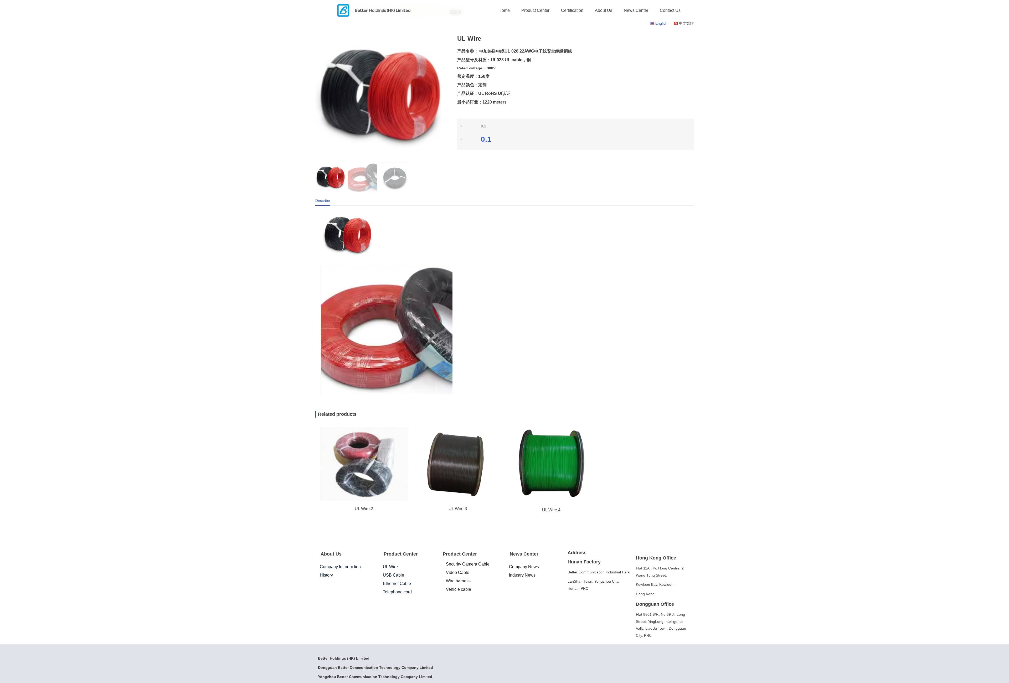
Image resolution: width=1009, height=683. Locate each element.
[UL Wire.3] (458, 499)
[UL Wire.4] (551, 501)
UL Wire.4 (551, 510)
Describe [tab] (322, 200)
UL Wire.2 (364, 508)
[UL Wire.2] (364, 499)
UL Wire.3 (458, 508)
